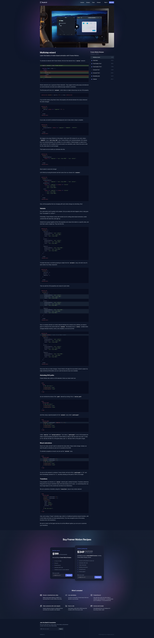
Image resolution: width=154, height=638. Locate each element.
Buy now (111, 2)
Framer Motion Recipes (97, 52)
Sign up (60, 628)
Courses (82, 2)
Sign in (105, 2)
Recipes (88, 2)
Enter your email (55, 573)
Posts (93, 2)
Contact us (42, 634)
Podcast (98, 2)
